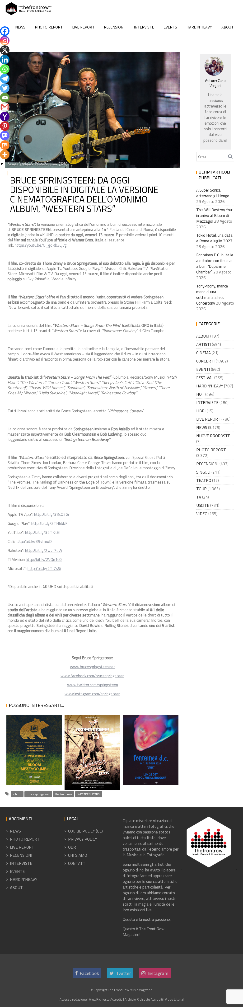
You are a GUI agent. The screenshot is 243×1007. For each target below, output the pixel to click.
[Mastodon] (4, 135)
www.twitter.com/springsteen (92, 685)
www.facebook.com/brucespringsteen (92, 676)
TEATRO (203, 480)
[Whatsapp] (4, 69)
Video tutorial (174, 999)
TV (198, 497)
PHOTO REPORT (49, 27)
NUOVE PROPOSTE (213, 436)
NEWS (20, 27)
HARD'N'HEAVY (209, 386)
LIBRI (201, 411)
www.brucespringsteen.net (92, 667)
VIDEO (201, 514)
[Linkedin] (4, 59)
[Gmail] (4, 107)
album (17, 794)
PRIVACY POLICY (82, 839)
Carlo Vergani (56, 58)
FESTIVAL (204, 378)
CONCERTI (205, 361)
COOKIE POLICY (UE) (85, 831)
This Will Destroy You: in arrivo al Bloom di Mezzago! (28, 752)
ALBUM (202, 336)
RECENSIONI (114, 27)
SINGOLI (203, 472)
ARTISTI (203, 344)
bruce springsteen (38, 794)
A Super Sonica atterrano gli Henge (212, 193)
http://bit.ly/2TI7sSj (44, 568)
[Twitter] (4, 88)
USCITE (202, 505)
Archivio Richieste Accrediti (144, 999)
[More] (4, 154)
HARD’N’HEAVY (199, 27)
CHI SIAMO (77, 855)
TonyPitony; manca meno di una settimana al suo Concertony (212, 294)
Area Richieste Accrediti (105, 999)
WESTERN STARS (89, 794)
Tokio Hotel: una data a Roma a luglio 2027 (90, 772)
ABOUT (227, 27)
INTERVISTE (144, 27)
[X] (4, 50)
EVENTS (170, 27)
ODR (72, 847)
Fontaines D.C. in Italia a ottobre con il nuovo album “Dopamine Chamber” (149, 740)
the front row (63, 794)
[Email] (4, 97)
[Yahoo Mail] (4, 116)
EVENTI (203, 369)
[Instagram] (4, 40)
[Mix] (4, 145)
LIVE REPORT (83, 27)
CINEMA (203, 353)
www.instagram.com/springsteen (92, 694)
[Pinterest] (4, 126)
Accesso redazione (73, 999)
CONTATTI (77, 863)
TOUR (201, 489)
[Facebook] (4, 31)
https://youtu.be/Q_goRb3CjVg (41, 245)
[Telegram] (4, 78)
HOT (200, 394)
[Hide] (2, 164)
